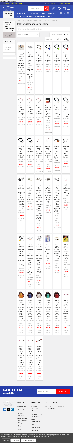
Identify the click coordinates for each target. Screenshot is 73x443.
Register (67, 3)
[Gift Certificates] (54, 8)
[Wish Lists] (60, 8)
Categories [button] (9, 13)
